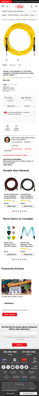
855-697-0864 (16, 149)
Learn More (7, 165)
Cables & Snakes (21, 20)
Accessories (11, 20)
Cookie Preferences (11, 390)
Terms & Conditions (13, 372)
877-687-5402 (28, 352)
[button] (19, 303)
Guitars (4, 15)
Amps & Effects (13, 15)
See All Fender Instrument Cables (15, 155)
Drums (32, 15)
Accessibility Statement (31, 372)
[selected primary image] (19, 39)
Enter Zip (27, 106)
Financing (24, 362)
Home (4, 20)
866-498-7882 (10, 352)
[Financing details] (34, 112)
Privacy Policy (19, 384)
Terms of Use (5, 372)
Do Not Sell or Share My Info (16, 376)
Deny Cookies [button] (11, 393)
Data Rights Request (24, 376)
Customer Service (14, 362)
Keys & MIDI (24, 15)
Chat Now (27, 149)
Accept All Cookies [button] (28, 393)
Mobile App (34, 362)
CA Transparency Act (6, 377)
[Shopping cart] (36, 6)
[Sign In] (32, 6)
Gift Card (4, 362)
